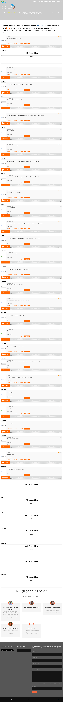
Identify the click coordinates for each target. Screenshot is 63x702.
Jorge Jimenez (59, 699)
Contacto (59, 1)
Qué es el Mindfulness (42, 1)
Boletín (34, 1)
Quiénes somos (52, 1)
